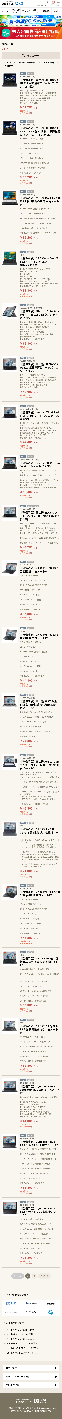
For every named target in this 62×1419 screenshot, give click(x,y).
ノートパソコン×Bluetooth (20, 1338)
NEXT (43, 1275)
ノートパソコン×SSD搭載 (19, 1334)
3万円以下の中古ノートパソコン (22, 1352)
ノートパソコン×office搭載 (20, 1329)
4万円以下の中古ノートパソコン (22, 1347)
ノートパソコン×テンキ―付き (21, 1343)
